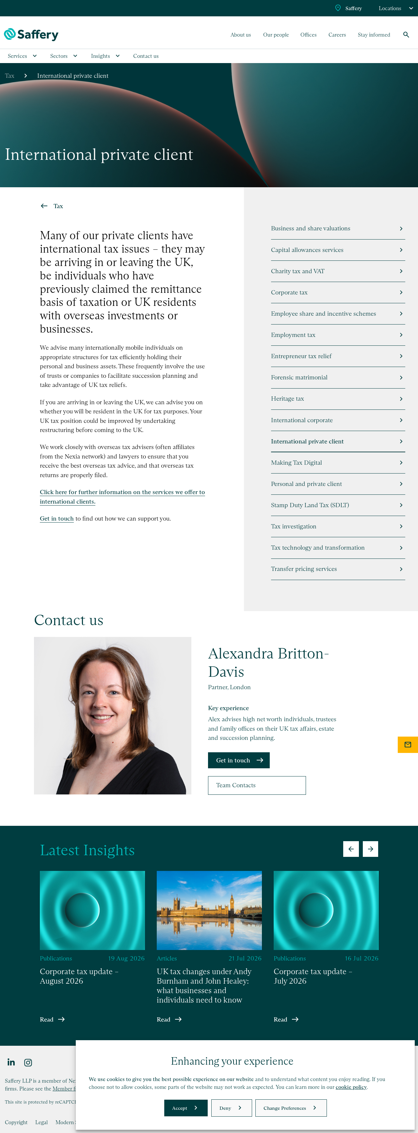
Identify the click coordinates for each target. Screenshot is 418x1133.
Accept (179, 1108)
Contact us (146, 56)
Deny (225, 1108)
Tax (9, 75)
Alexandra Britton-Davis (269, 662)
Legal (41, 1122)
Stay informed (374, 34)
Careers (337, 34)
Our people (276, 34)
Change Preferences (285, 1108)
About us (241, 34)
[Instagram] (28, 1062)
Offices (308, 34)
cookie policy (351, 1087)
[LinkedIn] (11, 1062)
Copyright (16, 1122)
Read (47, 1019)
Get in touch (233, 760)
